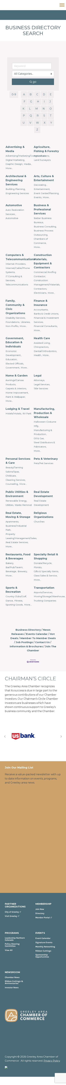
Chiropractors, (41, 347)
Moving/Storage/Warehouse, (49, 596)
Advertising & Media (15, 149)
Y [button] (51, 122)
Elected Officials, (15, 363)
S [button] (44, 115)
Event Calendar (42, 938)
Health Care (42, 338)
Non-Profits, (12, 326)
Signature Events (43, 942)
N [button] (44, 108)
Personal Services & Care (18, 461)
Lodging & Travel (17, 408)
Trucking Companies (45, 600)
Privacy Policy (52, 1060)
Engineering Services (17, 193)
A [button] (24, 94)
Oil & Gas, (39, 438)
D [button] (44, 94)
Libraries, (25, 322)
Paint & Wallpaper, (15, 397)
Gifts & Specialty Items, (46, 571)
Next (61, 736)
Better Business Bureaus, (42, 220)
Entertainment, (42, 189)
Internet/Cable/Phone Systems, (18, 270)
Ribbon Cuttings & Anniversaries (14, 982)
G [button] (31, 101)
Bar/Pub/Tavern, (14, 567)
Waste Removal (23, 505)
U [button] (24, 122)
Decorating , (40, 185)
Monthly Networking (45, 947)
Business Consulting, (45, 226)
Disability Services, (15, 318)
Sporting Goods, (14, 604)
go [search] (34, 82)
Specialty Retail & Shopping (46, 556)
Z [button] (37, 129)
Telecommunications (17, 284)
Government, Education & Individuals (15, 342)
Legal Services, (42, 384)
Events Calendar (37, 633)
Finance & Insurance (40, 303)
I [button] (44, 101)
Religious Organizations (43, 515)
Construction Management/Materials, (47, 282)
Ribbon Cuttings (43, 951)
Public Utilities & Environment (17, 494)
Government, (13, 367)
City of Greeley (12, 912)
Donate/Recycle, (43, 563)
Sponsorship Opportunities (42, 956)
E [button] (51, 94)
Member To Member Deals (38, 638)
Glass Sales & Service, (45, 575)
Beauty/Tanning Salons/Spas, (14, 469)
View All (8, 950)
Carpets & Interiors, (16, 388)
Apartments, (12, 521)
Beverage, (11, 571)
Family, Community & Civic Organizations (15, 307)
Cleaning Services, (15, 480)
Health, (38, 355)
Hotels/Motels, (14, 413)
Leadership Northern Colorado (15, 939)
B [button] (31, 94)
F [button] (24, 101)
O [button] (51, 108)
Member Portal (42, 917)
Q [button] (31, 115)
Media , (28, 164)
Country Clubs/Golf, (16, 596)
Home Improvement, (17, 392)
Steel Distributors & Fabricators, (44, 444)
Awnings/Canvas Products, (15, 382)
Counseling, (12, 484)
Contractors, (40, 288)
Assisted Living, (42, 343)
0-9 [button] (14, 94)
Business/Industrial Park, (16, 527)
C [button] (37, 94)
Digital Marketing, (15, 160)
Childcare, (11, 475)
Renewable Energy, (16, 500)
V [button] (30, 122)
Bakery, (10, 563)
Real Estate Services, (17, 542)
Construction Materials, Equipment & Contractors (43, 261)
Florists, (38, 567)
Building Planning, (15, 189)
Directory (39, 913)
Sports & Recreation (13, 589)
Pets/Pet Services (43, 463)
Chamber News (12, 977)
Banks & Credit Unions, (46, 313)
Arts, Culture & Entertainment (44, 178)
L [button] (30, 108)
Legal (37, 375)
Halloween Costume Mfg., (45, 423)
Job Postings (24, 642)
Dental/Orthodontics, (45, 351)
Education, (11, 359)
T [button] (51, 115)
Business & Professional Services (42, 209)
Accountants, (41, 309)
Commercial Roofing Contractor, (45, 274)
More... (9, 168)
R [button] (38, 115)
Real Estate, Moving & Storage (18, 515)
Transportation (44, 587)
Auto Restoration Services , (15, 212)
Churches (39, 521)
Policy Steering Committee (12, 945)
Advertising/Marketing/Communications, (28, 155)
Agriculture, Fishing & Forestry (46, 149)
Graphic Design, (14, 164)
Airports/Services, (43, 592)
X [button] (44, 122)
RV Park (27, 413)
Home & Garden (17, 375)
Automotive (14, 205)
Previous (4, 736)
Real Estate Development (43, 494)
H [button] (38, 101)
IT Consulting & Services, (14, 278)
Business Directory (28, 629)
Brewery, (22, 571)
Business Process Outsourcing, (43, 232)
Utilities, (10, 505)
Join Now (39, 909)
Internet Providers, (16, 264)
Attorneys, (39, 380)
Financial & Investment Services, (46, 320)
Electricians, (40, 292)
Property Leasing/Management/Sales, (21, 536)
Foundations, (13, 322)
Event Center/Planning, (46, 193)
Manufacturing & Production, (43, 432)
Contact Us (42, 642)
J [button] (50, 101)
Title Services (41, 388)
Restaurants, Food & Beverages (18, 556)
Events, (38, 197)
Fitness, (18, 600)
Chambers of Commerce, (41, 241)
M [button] (36, 108)
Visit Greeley (11, 916)
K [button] (23, 108)
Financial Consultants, (46, 326)
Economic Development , (14, 353)
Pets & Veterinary (46, 458)
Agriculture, (40, 155)
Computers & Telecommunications (20, 257)
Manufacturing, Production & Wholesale (44, 413)
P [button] (24, 115)
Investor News (12, 987)
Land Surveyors (42, 160)
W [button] (37, 122)
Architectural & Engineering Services (16, 180)
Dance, (9, 600)
